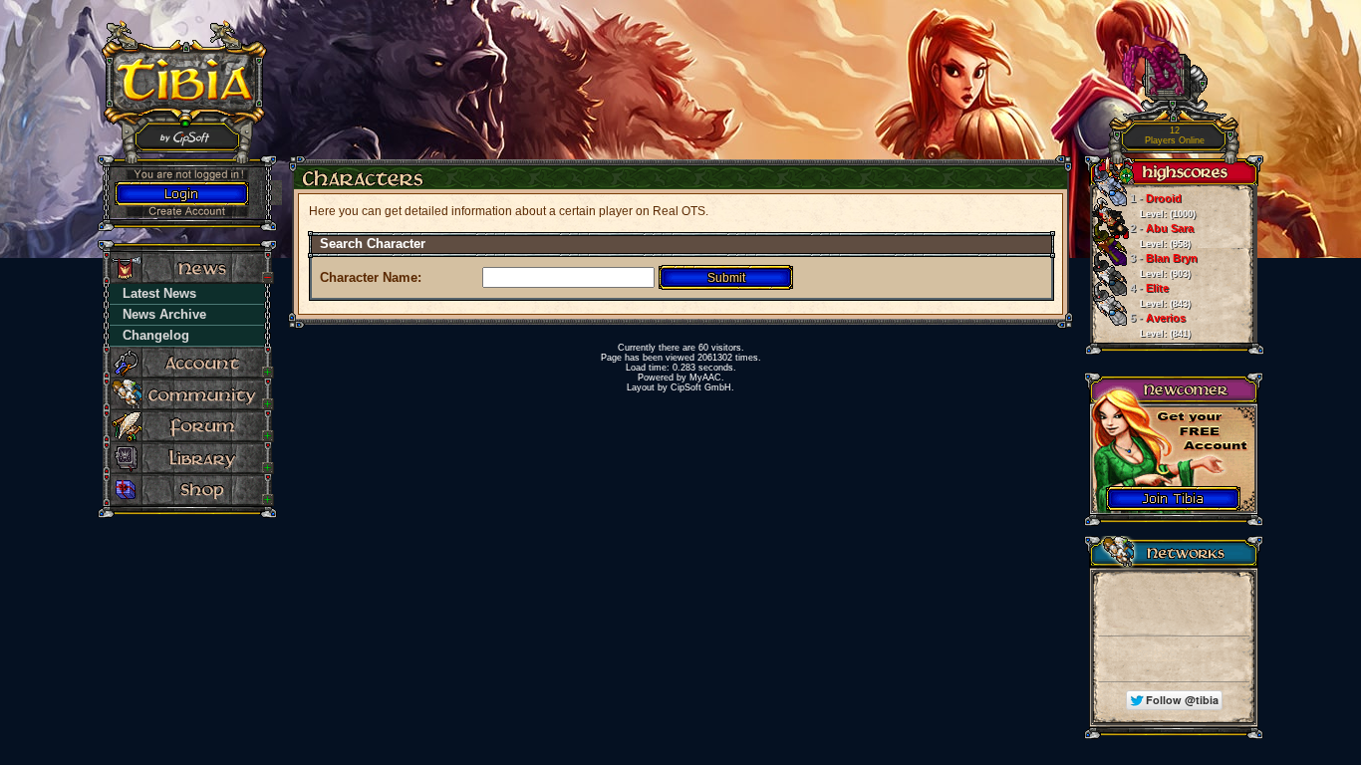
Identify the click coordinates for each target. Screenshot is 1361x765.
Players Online (1175, 136)
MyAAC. (706, 377)
